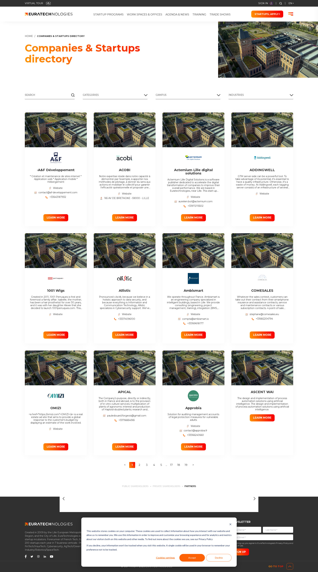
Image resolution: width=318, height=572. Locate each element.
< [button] (125, 464)
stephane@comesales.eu (264, 314)
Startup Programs (108, 14)
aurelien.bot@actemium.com (195, 201)
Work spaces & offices (144, 14)
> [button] (193, 464)
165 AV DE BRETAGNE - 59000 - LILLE (126, 198)
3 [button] (147, 464)
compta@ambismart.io (195, 319)
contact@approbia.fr (195, 430)
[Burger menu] (290, 14)
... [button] (166, 464)
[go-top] (290, 566)
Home (29, 36)
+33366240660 (195, 435)
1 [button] (132, 464)
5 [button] (161, 464)
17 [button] (171, 464)
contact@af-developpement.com (57, 192)
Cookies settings (165, 557)
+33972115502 (195, 206)
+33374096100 (126, 319)
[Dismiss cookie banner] (230, 525)
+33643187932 (58, 197)
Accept (192, 557)
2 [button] (139, 464)
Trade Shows (220, 14)
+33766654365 (127, 420)
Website (58, 188)
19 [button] (186, 464)
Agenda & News (177, 14)
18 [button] (178, 464)
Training (199, 14)
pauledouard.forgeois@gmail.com (126, 415)
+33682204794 (264, 318)
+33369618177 (195, 323)
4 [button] (154, 464)
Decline (219, 557)
